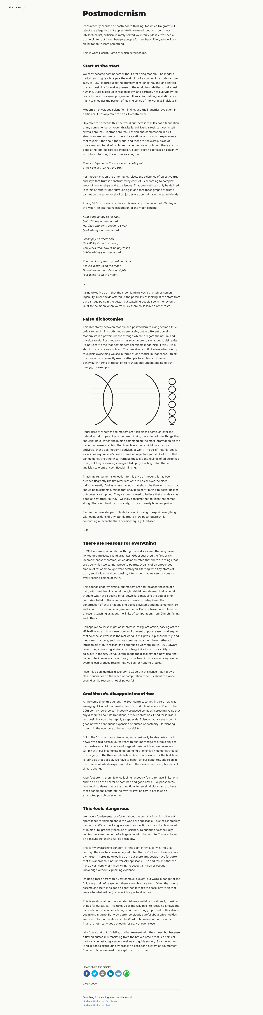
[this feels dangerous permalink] (76, 808)
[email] (102, 974)
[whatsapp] (126, 974)
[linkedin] (110, 974)
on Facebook (100, 1001)
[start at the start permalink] (76, 66)
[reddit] (118, 974)
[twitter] (94, 974)
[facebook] (86, 974)
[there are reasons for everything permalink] (76, 543)
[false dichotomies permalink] (76, 319)
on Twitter (98, 1005)
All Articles (14, 7)
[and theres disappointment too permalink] (76, 694)
